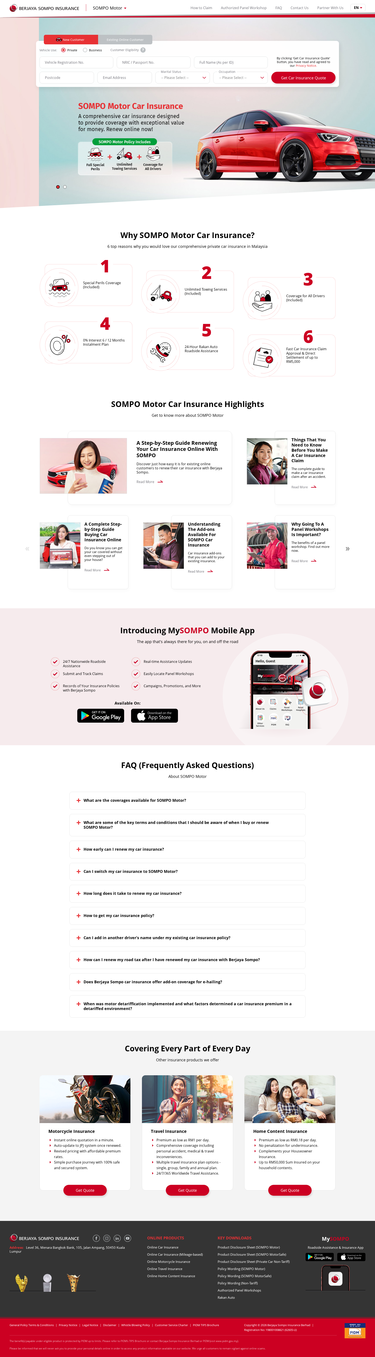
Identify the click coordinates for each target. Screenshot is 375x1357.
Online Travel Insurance (164, 1269)
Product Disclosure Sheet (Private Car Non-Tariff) (253, 1261)
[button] (58, 187)
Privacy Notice (68, 1325)
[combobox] (161, 78)
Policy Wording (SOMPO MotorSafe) (244, 1276)
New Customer (73, 40)
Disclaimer (109, 1325)
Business (95, 50)
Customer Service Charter (171, 1325)
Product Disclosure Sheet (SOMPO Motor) (249, 1247)
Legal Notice (90, 1325)
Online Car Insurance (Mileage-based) (175, 1254)
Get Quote (85, 1190)
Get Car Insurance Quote (303, 77)
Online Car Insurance (162, 1247)
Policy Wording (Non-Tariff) (238, 1283)
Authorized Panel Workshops (239, 1290)
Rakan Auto (226, 1297)
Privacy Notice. (306, 65)
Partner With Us (330, 8)
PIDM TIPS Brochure (206, 1325)
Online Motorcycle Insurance (168, 1261)
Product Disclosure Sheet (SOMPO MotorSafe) (252, 1254)
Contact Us (300, 8)
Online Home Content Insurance (171, 1276)
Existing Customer (125, 40)
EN (356, 7)
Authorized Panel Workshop (244, 8)
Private (72, 50)
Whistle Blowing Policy (135, 1325)
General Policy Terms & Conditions (32, 1325)
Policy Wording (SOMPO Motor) (241, 1269)
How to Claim (201, 8)
